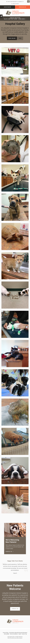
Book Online (7, 7)
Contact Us (15, 608)
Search (19, 633)
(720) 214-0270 (15, 3)
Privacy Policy (5, 632)
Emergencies (22, 7)
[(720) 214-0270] (20, 38)
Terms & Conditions (14, 633)
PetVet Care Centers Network (17, 638)
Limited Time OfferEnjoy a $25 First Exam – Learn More (14, 18)
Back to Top (24, 633)
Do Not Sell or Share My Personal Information (18, 632)
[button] (15, 61)
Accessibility (6, 633)
